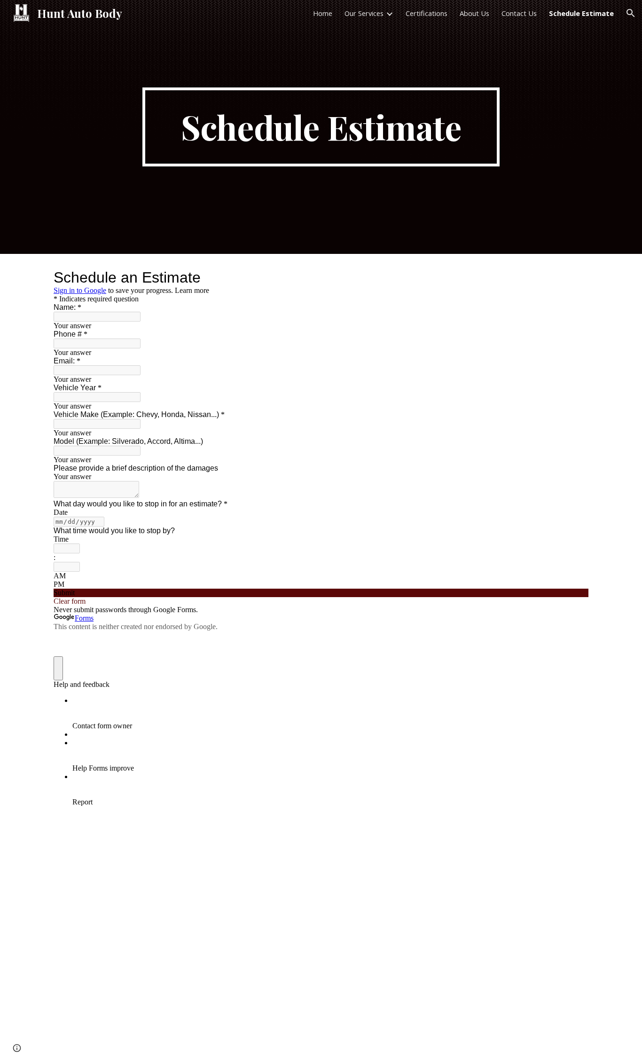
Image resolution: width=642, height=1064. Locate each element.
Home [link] (322, 13)
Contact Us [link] (519, 13)
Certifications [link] (426, 13)
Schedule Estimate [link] (581, 13)
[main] (321, 126)
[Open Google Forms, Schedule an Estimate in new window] (574, 277)
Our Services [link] (364, 13)
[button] (630, 13)
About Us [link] (474, 13)
